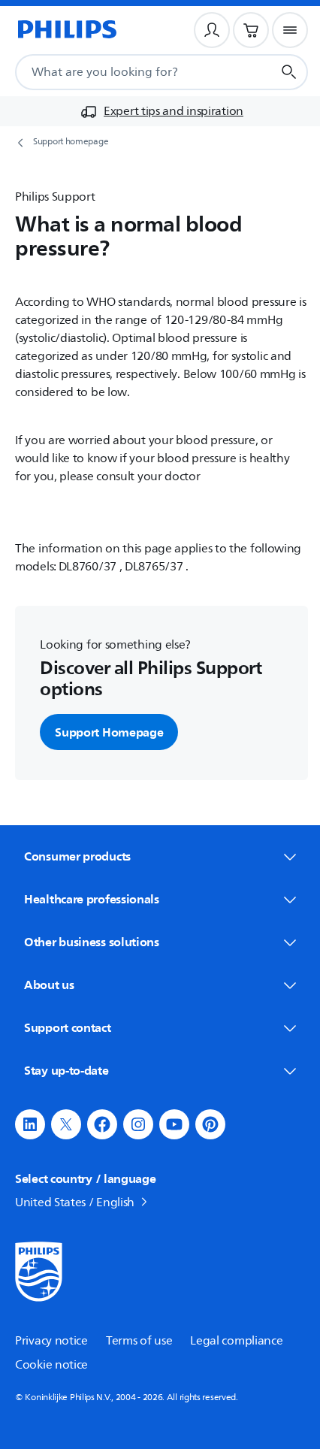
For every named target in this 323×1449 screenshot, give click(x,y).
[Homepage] (66, 30)
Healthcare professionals (91, 898)
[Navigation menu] (290, 30)
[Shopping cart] (251, 30)
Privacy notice (51, 1341)
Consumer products (77, 856)
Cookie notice (51, 1365)
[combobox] (125, 72)
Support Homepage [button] (109, 732)
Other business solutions (91, 941)
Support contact (67, 1027)
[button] (30, 1124)
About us (49, 984)
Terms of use (139, 1341)
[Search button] (289, 72)
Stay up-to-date (66, 1070)
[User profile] (212, 30)
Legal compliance (236, 1341)
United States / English (74, 1202)
